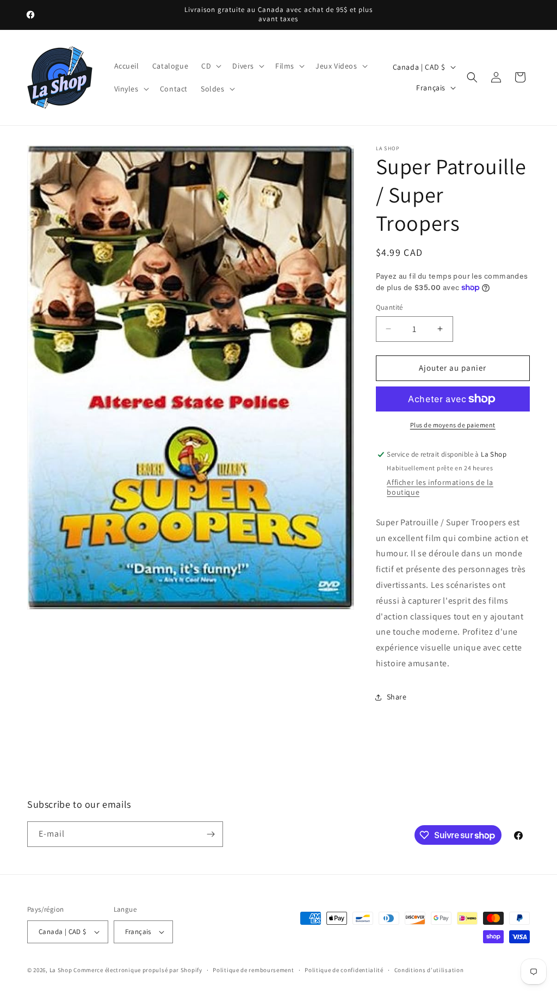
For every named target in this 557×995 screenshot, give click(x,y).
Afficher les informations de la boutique (440, 487)
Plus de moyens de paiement (453, 425)
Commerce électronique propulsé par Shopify (137, 970)
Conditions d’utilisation (429, 970)
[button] (210, 65)
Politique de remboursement (253, 970)
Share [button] (397, 697)
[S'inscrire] (210, 834)
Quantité (389, 307)
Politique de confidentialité (344, 970)
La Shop (60, 970)
